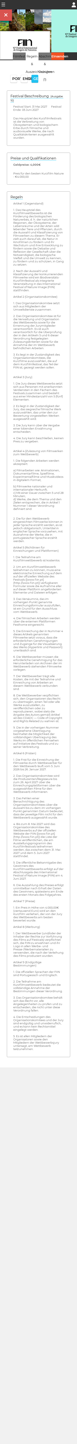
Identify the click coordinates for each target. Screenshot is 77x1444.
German (35, 79)
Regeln (16, 197)
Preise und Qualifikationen (33, 158)
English (25, 79)
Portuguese (14, 79)
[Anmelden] (74, 4)
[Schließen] (6, 15)
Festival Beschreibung (36, 98)
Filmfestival (22, 56)
